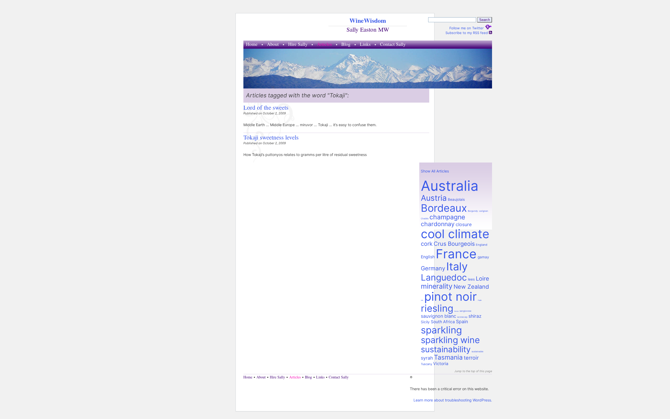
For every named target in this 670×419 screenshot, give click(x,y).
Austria (434, 198)
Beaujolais (456, 199)
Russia (456, 311)
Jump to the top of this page (473, 371)
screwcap (462, 317)
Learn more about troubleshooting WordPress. (453, 400)
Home (252, 44)
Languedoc (444, 277)
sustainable (477, 351)
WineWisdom (367, 20)
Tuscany (426, 364)
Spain (462, 321)
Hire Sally (298, 44)
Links (365, 44)
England (481, 245)
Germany (433, 268)
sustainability (446, 349)
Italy (457, 266)
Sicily (425, 322)
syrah (427, 358)
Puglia (480, 300)
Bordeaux (444, 208)
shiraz (475, 316)
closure (464, 224)
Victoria (440, 363)
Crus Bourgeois (454, 243)
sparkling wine (450, 340)
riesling (437, 308)
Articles (324, 44)
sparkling (441, 330)
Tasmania (448, 357)
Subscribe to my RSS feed (467, 33)
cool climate (455, 234)
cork (427, 243)
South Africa (443, 321)
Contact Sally (393, 44)
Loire (482, 278)
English (428, 256)
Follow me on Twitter (467, 28)
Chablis (424, 218)
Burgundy (473, 211)
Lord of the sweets (265, 107)
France (456, 253)
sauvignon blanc (438, 316)
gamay (483, 257)
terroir (471, 358)
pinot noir (450, 296)
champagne (447, 217)
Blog (345, 44)
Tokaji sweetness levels (271, 137)
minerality (437, 286)
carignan (483, 211)
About (273, 44)
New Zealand (471, 286)
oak (422, 300)
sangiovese (465, 311)
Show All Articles (435, 171)
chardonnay (438, 224)
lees (471, 279)
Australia (449, 185)
